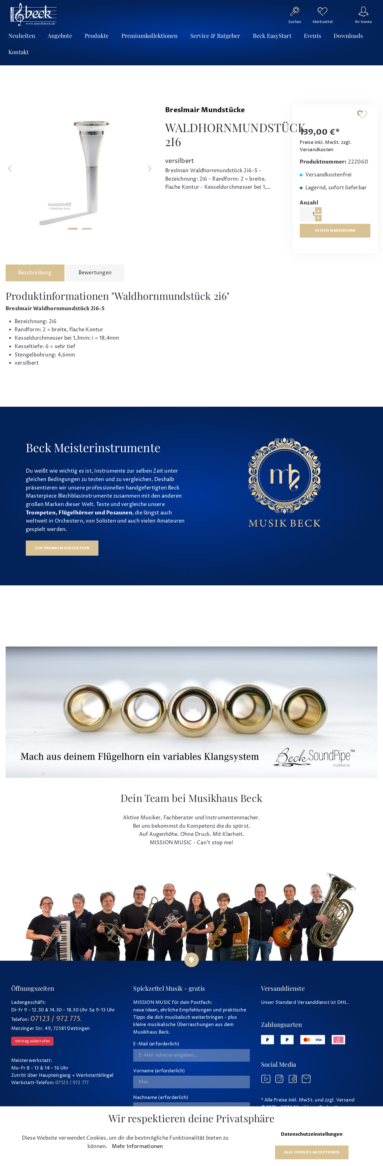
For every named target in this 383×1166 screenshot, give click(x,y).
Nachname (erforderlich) (160, 1097)
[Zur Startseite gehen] (34, 14)
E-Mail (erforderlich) (156, 1044)
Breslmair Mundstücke (205, 110)
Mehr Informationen (137, 1146)
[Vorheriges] (10, 168)
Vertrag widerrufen (32, 1041)
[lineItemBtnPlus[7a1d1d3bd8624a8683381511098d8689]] (318, 210)
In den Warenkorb (335, 230)
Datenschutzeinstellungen (312, 1134)
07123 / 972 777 (72, 1083)
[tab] (35, 273)
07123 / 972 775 (55, 1019)
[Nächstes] (150, 168)
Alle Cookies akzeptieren (312, 1152)
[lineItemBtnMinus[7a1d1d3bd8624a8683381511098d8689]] (318, 218)
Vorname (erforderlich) (159, 1071)
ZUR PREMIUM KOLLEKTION (62, 548)
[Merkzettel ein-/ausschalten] (362, 114)
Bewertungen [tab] (95, 272)
